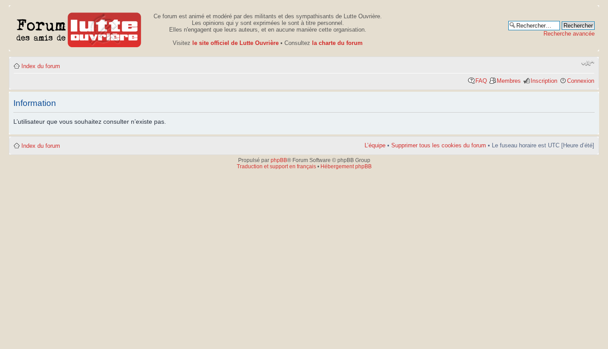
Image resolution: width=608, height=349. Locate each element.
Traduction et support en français (276, 166)
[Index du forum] (79, 28)
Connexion (580, 80)
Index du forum (40, 66)
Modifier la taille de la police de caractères (587, 63)
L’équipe (375, 145)
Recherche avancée (569, 33)
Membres (509, 80)
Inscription (544, 80)
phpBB (279, 160)
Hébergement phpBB (346, 166)
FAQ (481, 80)
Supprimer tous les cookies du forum (438, 145)
